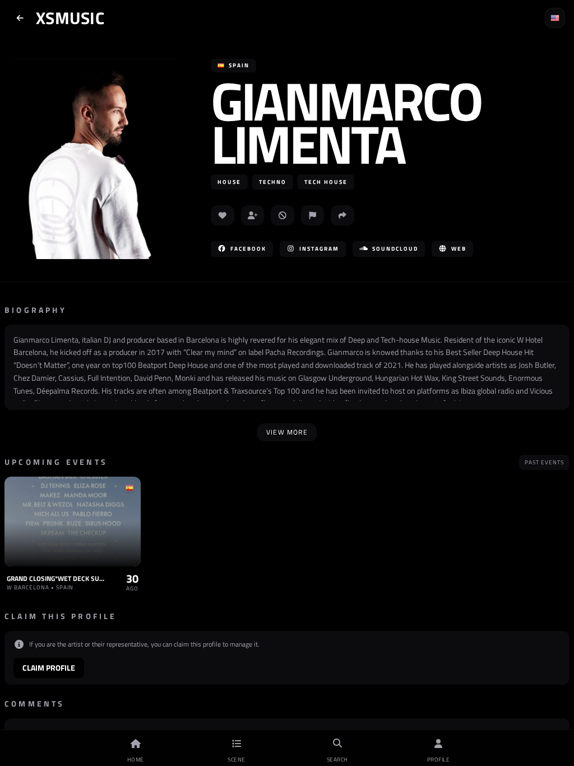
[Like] (222, 215)
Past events (544, 462)
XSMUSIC (70, 18)
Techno (272, 182)
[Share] (342, 215)
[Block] (282, 215)
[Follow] (253, 215)
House (229, 182)
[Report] (313, 215)
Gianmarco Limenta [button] (346, 122)
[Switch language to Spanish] (555, 18)
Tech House (326, 182)
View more (287, 432)
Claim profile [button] (48, 667)
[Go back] (20, 18)
